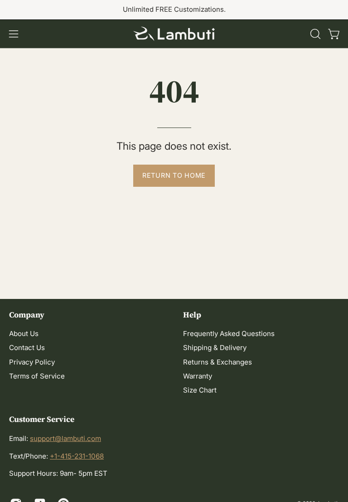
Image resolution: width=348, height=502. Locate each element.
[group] (174, 9)
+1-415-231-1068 (77, 456)
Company (26, 315)
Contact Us (27, 348)
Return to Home (174, 175)
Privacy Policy (32, 362)
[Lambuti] (174, 34)
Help (192, 315)
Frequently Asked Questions (229, 333)
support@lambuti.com (65, 438)
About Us (24, 333)
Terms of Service (37, 376)
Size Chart (200, 390)
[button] (314, 34)
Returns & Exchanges (217, 362)
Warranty (197, 376)
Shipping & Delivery (214, 348)
